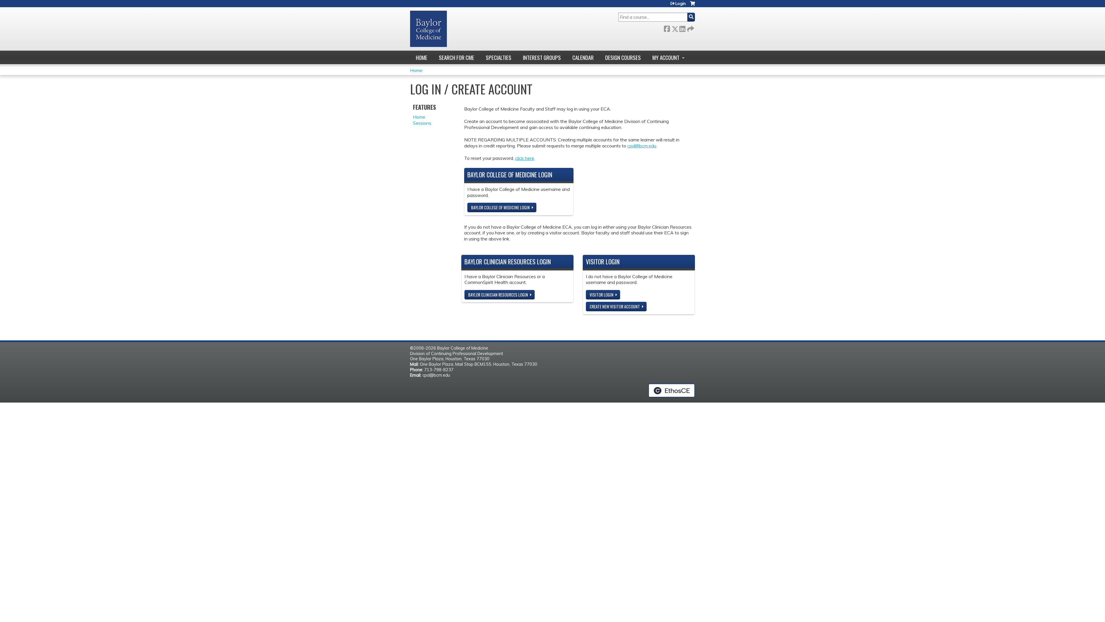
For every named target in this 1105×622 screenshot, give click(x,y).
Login (680, 3)
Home (421, 57)
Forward (690, 27)
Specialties (498, 57)
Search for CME (456, 57)
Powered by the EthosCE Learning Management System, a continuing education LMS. (671, 390)
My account (665, 57)
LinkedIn (682, 27)
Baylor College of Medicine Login (500, 207)
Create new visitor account (615, 307)
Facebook (667, 27)
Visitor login (602, 295)
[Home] (428, 28)
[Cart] (692, 5)
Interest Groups (542, 57)
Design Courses (623, 57)
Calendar (583, 57)
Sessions (422, 123)
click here (524, 158)
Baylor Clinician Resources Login (498, 295)
